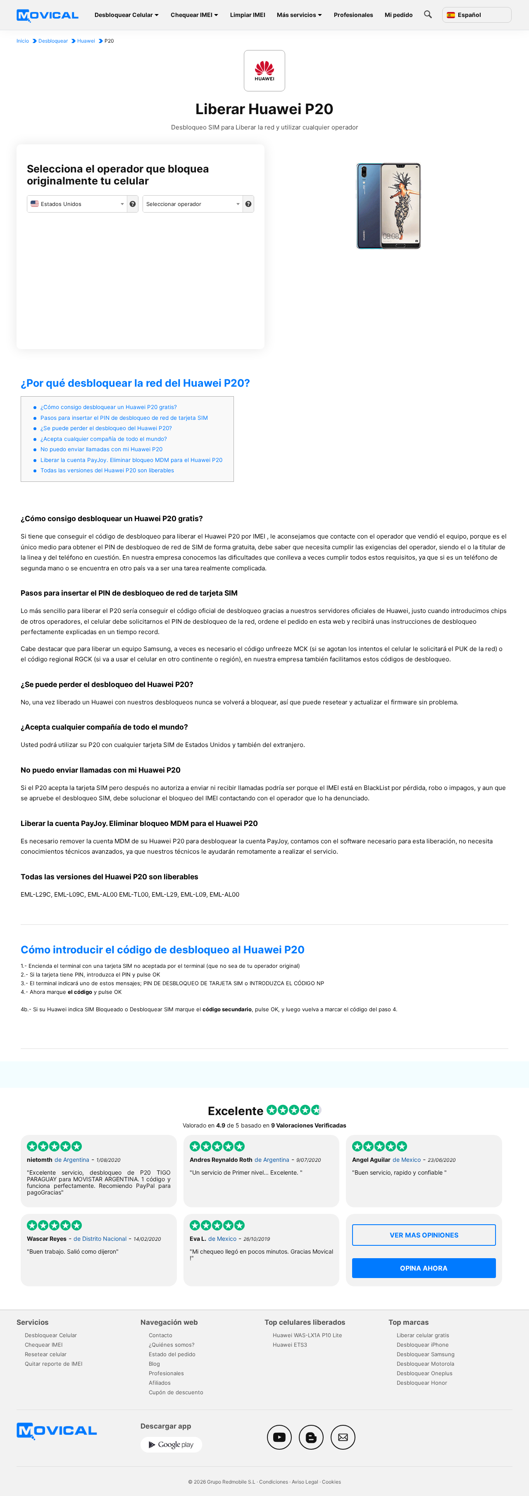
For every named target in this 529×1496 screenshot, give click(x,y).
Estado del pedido (172, 1354)
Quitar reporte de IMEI (53, 1363)
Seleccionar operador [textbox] (173, 204)
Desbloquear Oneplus (425, 1373)
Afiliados (160, 1382)
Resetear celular (46, 1354)
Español (469, 15)
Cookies (331, 1482)
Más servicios (296, 14)
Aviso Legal (305, 1482)
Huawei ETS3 (290, 1344)
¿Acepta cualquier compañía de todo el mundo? (104, 439)
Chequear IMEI (191, 14)
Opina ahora (424, 1268)
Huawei (86, 41)
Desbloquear (53, 41)
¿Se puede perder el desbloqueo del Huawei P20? (106, 428)
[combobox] (77, 204)
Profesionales (353, 14)
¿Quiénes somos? (172, 1344)
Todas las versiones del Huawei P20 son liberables (107, 470)
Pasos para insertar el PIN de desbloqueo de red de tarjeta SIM (124, 417)
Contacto (160, 1335)
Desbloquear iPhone (423, 1344)
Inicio (23, 41)
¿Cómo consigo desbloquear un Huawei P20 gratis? (109, 407)
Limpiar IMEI (247, 14)
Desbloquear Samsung (426, 1354)
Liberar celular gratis (423, 1335)
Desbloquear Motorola (425, 1363)
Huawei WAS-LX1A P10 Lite (307, 1335)
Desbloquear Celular (124, 14)
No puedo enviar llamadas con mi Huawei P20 (101, 449)
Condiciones (273, 1482)
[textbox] (77, 204)
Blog (154, 1363)
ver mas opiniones (424, 1235)
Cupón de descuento (176, 1392)
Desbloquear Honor (422, 1382)
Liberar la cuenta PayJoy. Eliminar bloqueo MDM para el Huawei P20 (131, 460)
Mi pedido (399, 14)
